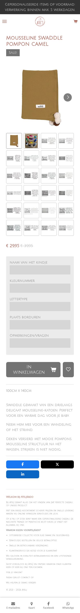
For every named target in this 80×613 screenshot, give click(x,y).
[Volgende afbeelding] (68, 97)
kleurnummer (22, 281)
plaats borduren (25, 317)
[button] (14, 141)
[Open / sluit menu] (4, 21)
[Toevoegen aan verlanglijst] (68, 369)
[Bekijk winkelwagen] (75, 21)
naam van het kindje (28, 262)
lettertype (18, 299)
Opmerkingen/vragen (29, 335)
